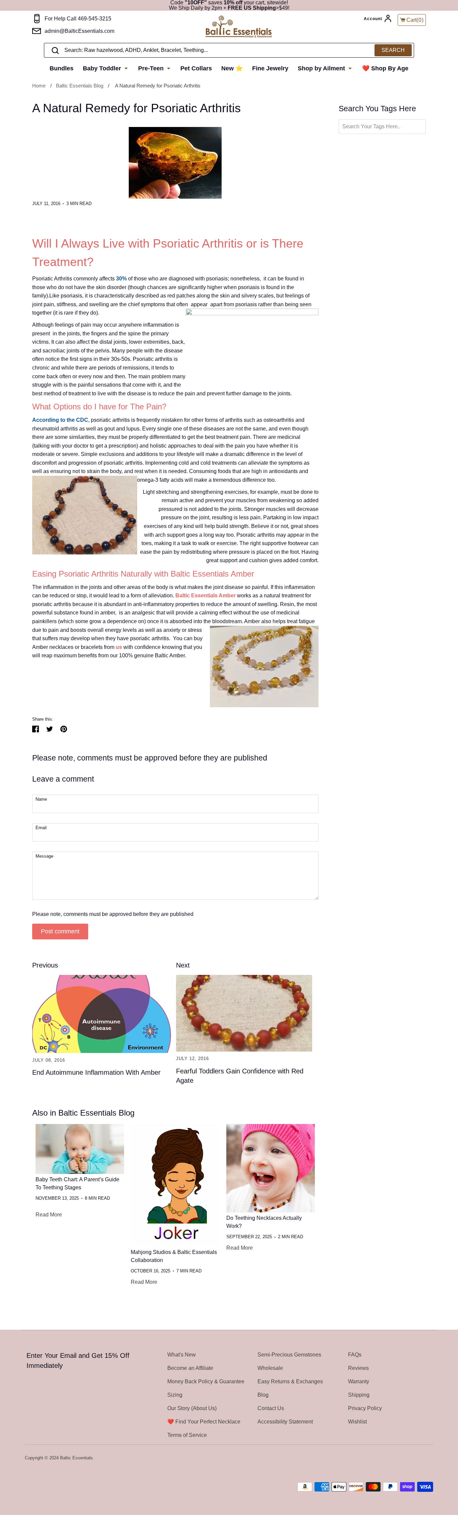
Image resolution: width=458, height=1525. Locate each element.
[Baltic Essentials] (238, 27)
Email (41, 828)
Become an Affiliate (190, 1368)
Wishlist (357, 1421)
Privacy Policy (365, 1408)
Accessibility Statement (285, 1421)
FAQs (354, 1354)
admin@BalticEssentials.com (79, 31)
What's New (181, 1354)
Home (39, 85)
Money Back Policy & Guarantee (205, 1381)
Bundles (61, 68)
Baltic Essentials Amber (205, 595)
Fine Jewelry (270, 68)
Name (41, 799)
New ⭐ (232, 68)
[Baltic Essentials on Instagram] (429, 1458)
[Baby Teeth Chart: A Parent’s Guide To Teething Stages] (80, 1149)
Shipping (358, 1395)
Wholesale (270, 1368)
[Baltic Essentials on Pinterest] (420, 1458)
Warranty (358, 1381)
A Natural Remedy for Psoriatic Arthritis (158, 85)
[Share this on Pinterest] (63, 729)
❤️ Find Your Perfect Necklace (203, 1421)
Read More (49, 1214)
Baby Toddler (103, 68)
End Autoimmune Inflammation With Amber (96, 1072)
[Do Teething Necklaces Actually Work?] (270, 1168)
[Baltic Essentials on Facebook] (411, 1458)
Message (44, 856)
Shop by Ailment (322, 68)
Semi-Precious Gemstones (289, 1354)
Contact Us (270, 1408)
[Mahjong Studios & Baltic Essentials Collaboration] (175, 1185)
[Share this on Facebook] (35, 729)
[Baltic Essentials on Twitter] (402, 1458)
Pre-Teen (151, 68)
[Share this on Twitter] (49, 729)
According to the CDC (60, 420)
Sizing (174, 1395)
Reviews (358, 1368)
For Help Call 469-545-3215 (78, 18)
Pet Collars (196, 68)
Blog (263, 1395)
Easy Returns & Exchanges (290, 1381)
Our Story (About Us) (192, 1408)
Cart (415, 20)
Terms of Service (187, 1435)
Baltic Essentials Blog (79, 85)
